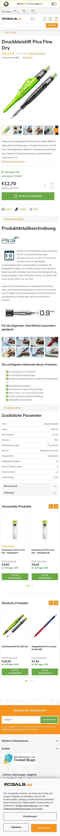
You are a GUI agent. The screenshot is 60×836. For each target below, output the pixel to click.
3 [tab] (32, 585)
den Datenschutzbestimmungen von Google (26, 807)
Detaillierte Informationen (13, 161)
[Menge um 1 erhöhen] (52, 184)
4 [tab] (33, 681)
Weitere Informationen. (26, 805)
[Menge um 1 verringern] (52, 187)
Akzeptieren (44, 827)
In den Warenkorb (30, 196)
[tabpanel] (15, 547)
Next (56, 506)
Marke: (27, 57)
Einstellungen (30, 816)
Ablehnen (16, 827)
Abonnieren (49, 719)
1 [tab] (27, 585)
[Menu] (56, 18)
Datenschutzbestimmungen (14, 729)
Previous (51, 506)
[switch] (54, 3)
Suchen (52, 25)
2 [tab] (30, 585)
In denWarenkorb (15, 576)
